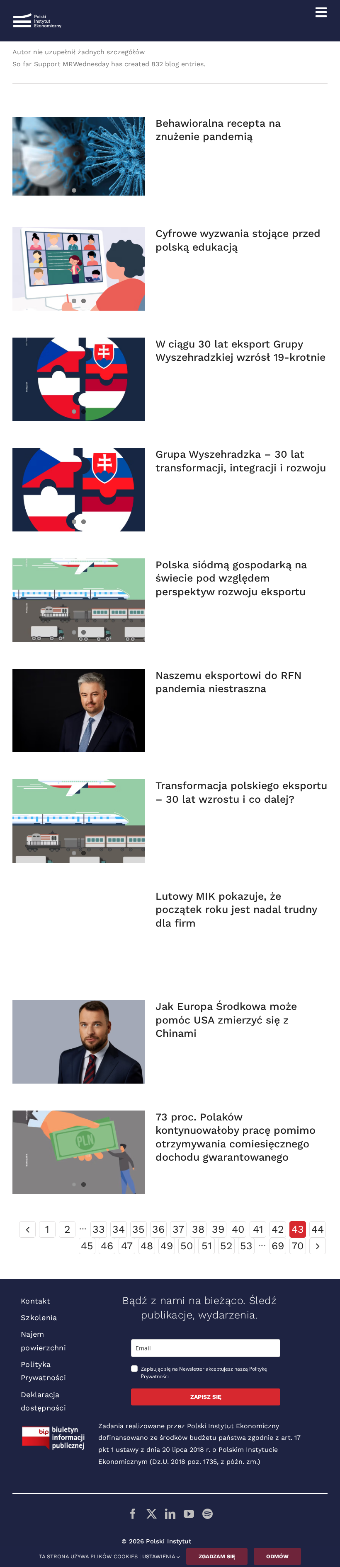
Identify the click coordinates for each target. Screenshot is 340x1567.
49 (166, 1246)
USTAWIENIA (159, 1556)
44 (317, 1229)
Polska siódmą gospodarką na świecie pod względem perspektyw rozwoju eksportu (231, 578)
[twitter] (151, 1514)
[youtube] (189, 1514)
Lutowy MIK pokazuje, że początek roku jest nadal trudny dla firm (236, 909)
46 (107, 1246)
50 (186, 1246)
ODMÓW (277, 1556)
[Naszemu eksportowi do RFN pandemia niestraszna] (78, 711)
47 (127, 1246)
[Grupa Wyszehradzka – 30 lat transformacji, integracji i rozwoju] (78, 489)
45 (87, 1246)
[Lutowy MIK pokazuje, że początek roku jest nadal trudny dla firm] (78, 931)
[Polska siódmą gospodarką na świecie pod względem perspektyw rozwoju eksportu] (78, 600)
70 (297, 1246)
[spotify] (207, 1514)
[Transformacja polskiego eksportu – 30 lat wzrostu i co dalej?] (78, 821)
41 (258, 1229)
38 (198, 1229)
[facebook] (133, 1514)
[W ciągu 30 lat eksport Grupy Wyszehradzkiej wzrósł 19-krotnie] (78, 379)
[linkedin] (170, 1514)
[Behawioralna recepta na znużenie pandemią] (78, 158)
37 (178, 1229)
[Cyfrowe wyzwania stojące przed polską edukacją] (78, 269)
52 (226, 1246)
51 (207, 1246)
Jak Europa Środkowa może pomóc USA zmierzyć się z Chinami (226, 1019)
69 (278, 1246)
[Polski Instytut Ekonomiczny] (37, 16)
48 (147, 1246)
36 (158, 1229)
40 (238, 1229)
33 (98, 1229)
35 (138, 1229)
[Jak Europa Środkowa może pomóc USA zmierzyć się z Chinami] (78, 1042)
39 (218, 1229)
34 (118, 1229)
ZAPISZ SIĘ (205, 1396)
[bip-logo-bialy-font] (53, 1429)
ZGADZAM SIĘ (217, 1556)
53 (246, 1246)
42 (278, 1229)
